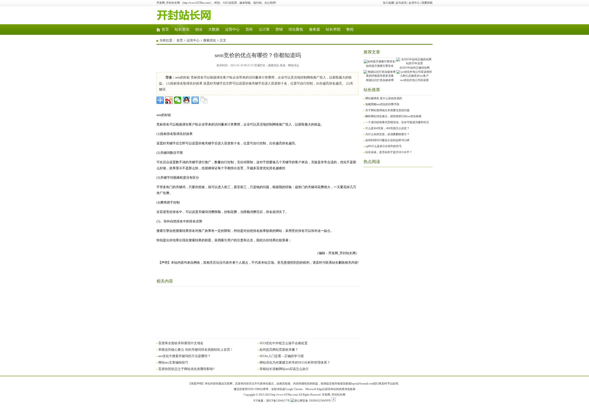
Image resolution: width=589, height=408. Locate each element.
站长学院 (333, 29)
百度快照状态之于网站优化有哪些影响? (186, 369)
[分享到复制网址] (204, 100)
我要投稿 (427, 2)
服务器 (314, 29)
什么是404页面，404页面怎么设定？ (387, 128)
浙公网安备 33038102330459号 (312, 400)
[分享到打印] (195, 100)
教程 (350, 29)
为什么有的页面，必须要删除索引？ (387, 134)
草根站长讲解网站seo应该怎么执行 (284, 369)
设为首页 (401, 2)
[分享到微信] (177, 100)
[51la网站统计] (334, 400)
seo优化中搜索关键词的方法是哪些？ (184, 356)
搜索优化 (209, 40)
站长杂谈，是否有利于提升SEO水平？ (388, 152)
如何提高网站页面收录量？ (279, 349)
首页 (165, 29)
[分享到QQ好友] (186, 100)
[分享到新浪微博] (169, 100)
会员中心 (414, 2)
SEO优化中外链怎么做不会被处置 (284, 343)
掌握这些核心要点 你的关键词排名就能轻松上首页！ (195, 349)
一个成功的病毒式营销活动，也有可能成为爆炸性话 (397, 122)
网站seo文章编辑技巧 (173, 362)
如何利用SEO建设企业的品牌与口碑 (387, 140)
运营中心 (232, 29)
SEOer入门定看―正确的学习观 (282, 356)
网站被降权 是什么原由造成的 (383, 98)
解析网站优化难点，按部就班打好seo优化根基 (393, 116)
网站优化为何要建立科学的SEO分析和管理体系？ (295, 362)
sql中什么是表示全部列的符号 (383, 146)
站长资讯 (182, 29)
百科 (249, 29)
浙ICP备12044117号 (278, 400)
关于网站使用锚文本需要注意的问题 (387, 110)
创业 (198, 29)
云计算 (264, 29)
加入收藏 (388, 2)
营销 (279, 29)
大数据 (213, 29)
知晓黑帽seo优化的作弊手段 (382, 104)
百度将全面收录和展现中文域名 (180, 343)
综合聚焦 (296, 29)
